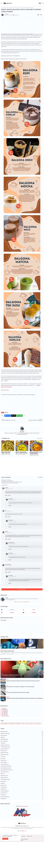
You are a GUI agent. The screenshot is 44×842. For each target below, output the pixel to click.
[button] (40, 3)
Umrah (35, 723)
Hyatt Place (22, 783)
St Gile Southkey (22, 762)
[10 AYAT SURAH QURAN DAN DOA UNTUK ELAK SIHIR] (3, 692)
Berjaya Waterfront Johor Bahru (22, 769)
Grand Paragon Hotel (22, 748)
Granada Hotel (22, 781)
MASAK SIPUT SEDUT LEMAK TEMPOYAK (6, 453)
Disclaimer (23, 836)
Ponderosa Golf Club (22, 754)
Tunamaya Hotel (22, 787)
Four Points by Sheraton (22, 779)
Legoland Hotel (22, 789)
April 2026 (4, 714)
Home (2, 7)
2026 (3, 708)
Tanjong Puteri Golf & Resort (22, 766)
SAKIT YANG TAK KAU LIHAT (7, 651)
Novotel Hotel (22, 794)
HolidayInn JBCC (22, 750)
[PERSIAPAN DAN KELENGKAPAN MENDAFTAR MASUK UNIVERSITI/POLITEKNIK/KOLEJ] (3, 698)
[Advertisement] (22, 25)
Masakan (31, 723)
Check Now (9, 836)
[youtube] (22, 831)
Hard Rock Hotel (22, 735)
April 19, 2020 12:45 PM (8, 488)
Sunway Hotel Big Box (22, 790)
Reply (6, 495)
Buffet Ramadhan (4, 723)
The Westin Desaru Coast (22, 746)
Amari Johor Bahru (22, 741)
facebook (12, 609)
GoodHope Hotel (22, 792)
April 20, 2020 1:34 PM (12, 543)
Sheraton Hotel (22, 785)
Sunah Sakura (11, 542)
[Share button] (24, 415)
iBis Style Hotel (22, 798)
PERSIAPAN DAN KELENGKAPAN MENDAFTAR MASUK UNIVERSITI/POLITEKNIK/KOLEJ (24, 698)
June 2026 (4, 711)
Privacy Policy (29, 836)
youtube (34, 612)
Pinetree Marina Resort (22, 796)
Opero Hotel (22, 758)
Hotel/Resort (18, 723)
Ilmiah (23, 723)
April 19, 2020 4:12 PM (8, 511)
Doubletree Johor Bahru (22, 733)
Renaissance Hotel (22, 731)
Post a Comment (22, 589)
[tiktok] (25, 831)
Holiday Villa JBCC (22, 777)
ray (5, 510)
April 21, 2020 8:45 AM (12, 576)
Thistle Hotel (22, 743)
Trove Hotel (22, 756)
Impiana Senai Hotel (22, 752)
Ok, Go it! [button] (5, 838)
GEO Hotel (22, 773)
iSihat (39, 723)
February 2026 (5, 716)
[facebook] (18, 831)
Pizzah (6, 531)
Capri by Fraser (22, 760)
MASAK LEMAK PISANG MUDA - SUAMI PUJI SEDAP (22, 453)
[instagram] (24, 831)
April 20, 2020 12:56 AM (9, 532)
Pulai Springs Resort (22, 739)
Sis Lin (21, 431)
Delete (9, 495)
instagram (12, 612)
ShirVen (6, 487)
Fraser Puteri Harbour (22, 771)
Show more (39, 438)
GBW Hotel (22, 737)
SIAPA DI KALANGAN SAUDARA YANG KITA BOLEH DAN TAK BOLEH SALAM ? (23, 680)
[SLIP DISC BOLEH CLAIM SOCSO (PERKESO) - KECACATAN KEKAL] (3, 687)
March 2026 (4, 715)
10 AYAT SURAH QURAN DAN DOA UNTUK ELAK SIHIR (17, 692)
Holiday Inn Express (22, 775)
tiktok (33, 609)
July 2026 (4, 710)
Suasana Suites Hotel (22, 764)
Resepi (5, 7)
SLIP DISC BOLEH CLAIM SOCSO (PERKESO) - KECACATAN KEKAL (20, 686)
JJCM (27, 723)
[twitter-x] (20, 831)
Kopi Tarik (7, 58)
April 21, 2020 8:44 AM (12, 499)
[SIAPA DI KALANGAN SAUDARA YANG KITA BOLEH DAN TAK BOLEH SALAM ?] (3, 681)
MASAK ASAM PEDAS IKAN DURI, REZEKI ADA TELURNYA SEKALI (36, 453)
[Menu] (1, 3)
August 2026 (4, 709)
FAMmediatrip (11, 723)
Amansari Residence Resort (22, 767)
